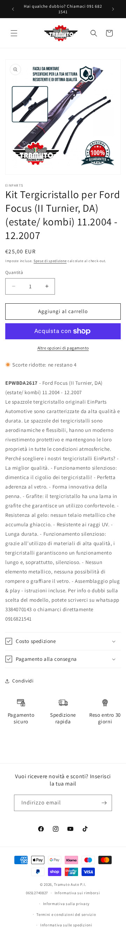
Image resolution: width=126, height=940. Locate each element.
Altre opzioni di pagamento (63, 347)
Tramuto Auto (66, 884)
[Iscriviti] (104, 803)
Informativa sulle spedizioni (66, 925)
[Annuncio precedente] (13, 9)
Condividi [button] (22, 681)
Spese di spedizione (50, 261)
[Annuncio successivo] (113, 9)
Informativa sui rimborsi (77, 892)
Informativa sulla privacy (66, 903)
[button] (14, 33)
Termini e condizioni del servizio (66, 914)
